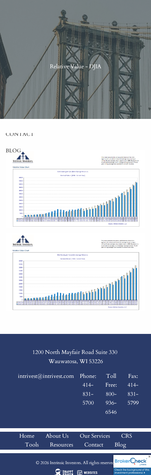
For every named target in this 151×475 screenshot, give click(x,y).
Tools (32, 445)
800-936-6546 (111, 403)
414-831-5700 (88, 394)
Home (26, 436)
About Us (57, 436)
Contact (20, 134)
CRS (126, 436)
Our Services (95, 436)
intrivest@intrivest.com (46, 376)
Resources (61, 445)
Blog (13, 150)
